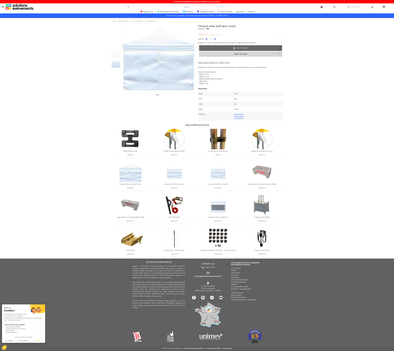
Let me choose (23, 340)
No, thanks (9, 340)
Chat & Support (10, 330)
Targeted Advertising (11, 332)
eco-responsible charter (239, 287)
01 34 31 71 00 (353, 7)
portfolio (251, 12)
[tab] (157, 94)
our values (234, 275)
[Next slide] (192, 58)
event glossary (236, 295)
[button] (4, 347)
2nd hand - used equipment (241, 289)
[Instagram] (203, 299)
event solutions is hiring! (239, 280)
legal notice (251, 300)
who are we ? (236, 273)
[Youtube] (221, 299)
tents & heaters (238, 114)
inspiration (240, 12)
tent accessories (239, 116)
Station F (234, 284)
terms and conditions (238, 300)
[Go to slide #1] (116, 53)
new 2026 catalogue (238, 297)
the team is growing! (238, 282)
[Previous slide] (124, 58)
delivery (234, 270)
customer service (237, 293)
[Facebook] (194, 299)
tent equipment (239, 118)
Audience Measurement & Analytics (15, 328)
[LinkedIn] (212, 299)
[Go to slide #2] (116, 63)
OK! (38, 340)
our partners (235, 277)
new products (236, 268)
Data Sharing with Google (13, 327)
